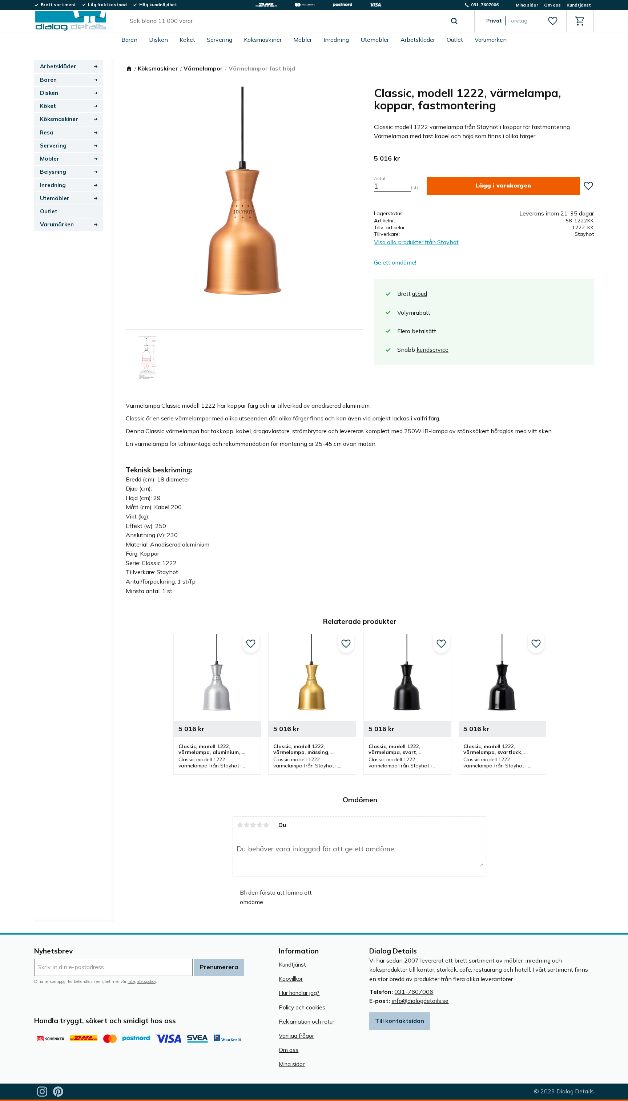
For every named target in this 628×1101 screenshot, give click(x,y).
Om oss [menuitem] (552, 5)
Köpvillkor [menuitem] (291, 978)
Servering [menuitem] (219, 39)
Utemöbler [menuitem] (375, 39)
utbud (419, 293)
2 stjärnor (246, 825)
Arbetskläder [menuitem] (417, 39)
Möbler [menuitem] (302, 39)
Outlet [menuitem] (455, 39)
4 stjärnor (259, 825)
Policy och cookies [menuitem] (302, 1007)
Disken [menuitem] (158, 39)
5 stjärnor (266, 825)
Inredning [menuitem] (336, 39)
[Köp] (503, 186)
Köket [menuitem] (187, 39)
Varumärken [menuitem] (491, 39)
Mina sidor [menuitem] (527, 5)
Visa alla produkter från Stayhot (416, 242)
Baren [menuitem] (129, 39)
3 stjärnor (253, 825)
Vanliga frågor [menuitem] (296, 1035)
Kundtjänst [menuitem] (579, 5)
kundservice (432, 349)
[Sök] (454, 21)
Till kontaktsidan (399, 1020)
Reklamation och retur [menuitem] (306, 1021)
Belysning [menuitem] (53, 171)
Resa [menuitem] (46, 132)
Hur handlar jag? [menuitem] (299, 992)
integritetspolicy (142, 981)
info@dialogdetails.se (419, 1000)
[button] (552, 21)
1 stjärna (240, 825)
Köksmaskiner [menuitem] (263, 39)
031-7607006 (413, 991)
